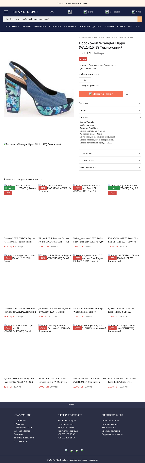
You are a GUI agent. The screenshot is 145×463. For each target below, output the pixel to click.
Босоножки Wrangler (122, 37)
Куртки (121, 26)
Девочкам (84, 26)
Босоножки (104, 37)
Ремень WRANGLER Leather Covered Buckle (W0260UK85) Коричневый (53, 382)
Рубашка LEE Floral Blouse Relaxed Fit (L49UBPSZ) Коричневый (121, 311)
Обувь (94, 37)
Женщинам (55, 26)
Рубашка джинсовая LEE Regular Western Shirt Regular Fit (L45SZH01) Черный (89, 311)
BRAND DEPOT (26, 11)
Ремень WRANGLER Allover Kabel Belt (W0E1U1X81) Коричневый (122, 382)
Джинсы (96, 26)
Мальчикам (70, 26)
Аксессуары (133, 26)
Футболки (109, 26)
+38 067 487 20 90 (66, 434)
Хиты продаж (11, 26)
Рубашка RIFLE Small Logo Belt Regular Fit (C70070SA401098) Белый (19, 382)
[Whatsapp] (70, 12)
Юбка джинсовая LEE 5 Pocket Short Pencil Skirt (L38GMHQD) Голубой (88, 241)
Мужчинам (40, 26)
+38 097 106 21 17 (66, 437)
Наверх (72, 405)
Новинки (26, 26)
